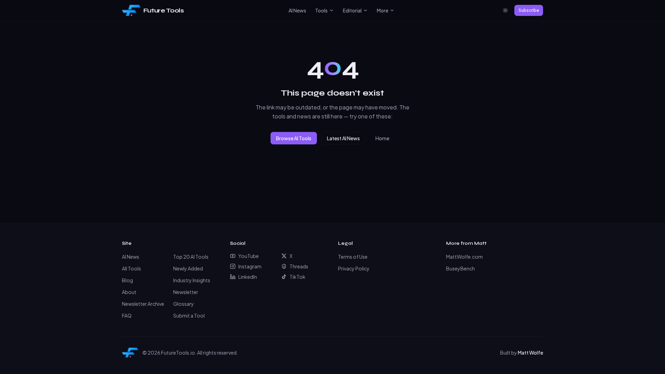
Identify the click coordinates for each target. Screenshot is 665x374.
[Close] (401, 144)
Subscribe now (370, 211)
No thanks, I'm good (332, 227)
